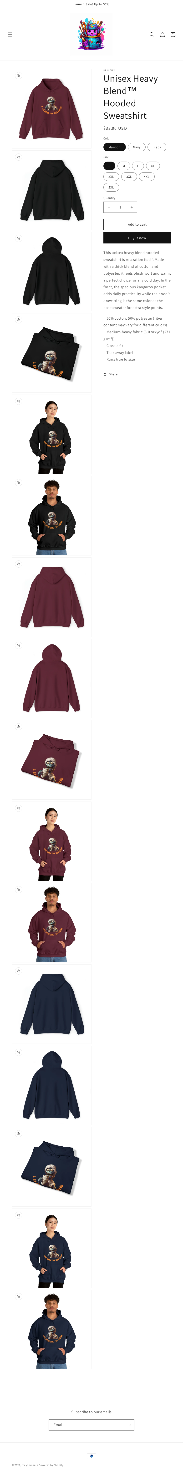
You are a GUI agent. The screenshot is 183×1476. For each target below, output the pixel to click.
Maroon (114, 147)
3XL (129, 176)
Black (156, 147)
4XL (147, 176)
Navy (137, 147)
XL (153, 166)
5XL (111, 187)
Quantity (109, 198)
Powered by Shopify (51, 1465)
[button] (10, 34)
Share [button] (113, 374)
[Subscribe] (129, 1425)
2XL (111, 176)
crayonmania (30, 1465)
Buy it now (137, 238)
